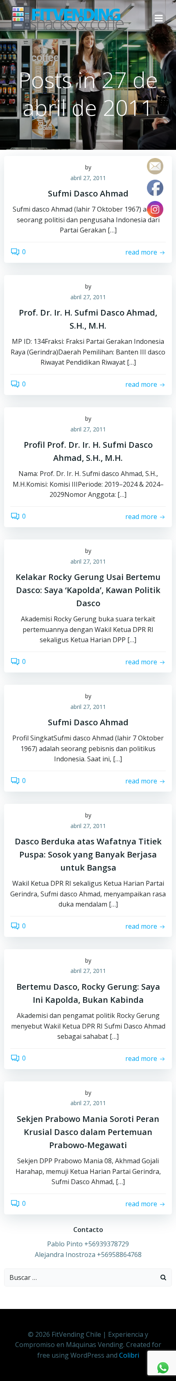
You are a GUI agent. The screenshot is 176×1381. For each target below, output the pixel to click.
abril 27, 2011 (88, 178)
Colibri (129, 1355)
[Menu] (159, 18)
